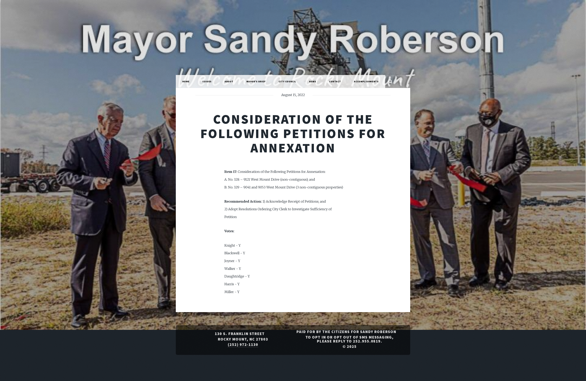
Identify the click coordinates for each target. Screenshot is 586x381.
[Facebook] (400, 82)
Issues (207, 81)
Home (186, 81)
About (229, 81)
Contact (335, 81)
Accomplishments (366, 81)
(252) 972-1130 (243, 344)
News (312, 81)
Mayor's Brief (256, 81)
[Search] (390, 82)
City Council (287, 81)
